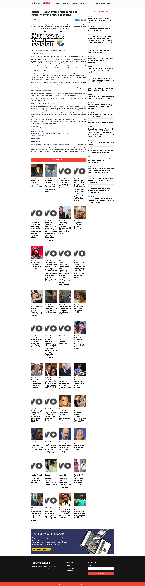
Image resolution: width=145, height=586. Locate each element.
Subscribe (101, 573)
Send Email (37, 129)
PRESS (75, 3)
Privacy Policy (70, 568)
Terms (68, 565)
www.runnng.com (57, 93)
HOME (57, 3)
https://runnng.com (41, 135)
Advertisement (70, 570)
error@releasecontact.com (59, 148)
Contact (68, 573)
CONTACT (82, 3)
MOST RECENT (65, 3)
